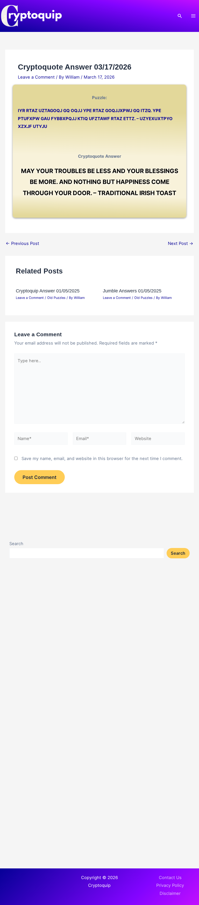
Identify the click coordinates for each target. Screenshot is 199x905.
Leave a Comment (36, 77)
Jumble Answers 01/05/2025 (132, 290)
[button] (179, 16)
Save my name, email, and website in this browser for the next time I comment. (102, 458)
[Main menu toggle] (193, 16)
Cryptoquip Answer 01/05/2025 (48, 290)
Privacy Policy (170, 885)
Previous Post (22, 243)
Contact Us (170, 877)
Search (16, 543)
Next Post (180, 243)
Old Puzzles (56, 298)
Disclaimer (170, 893)
